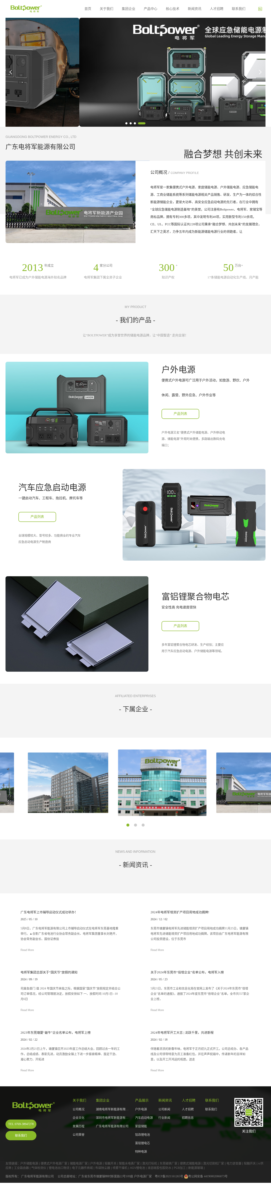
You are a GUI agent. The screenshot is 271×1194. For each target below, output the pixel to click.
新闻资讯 (194, 9)
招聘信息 (188, 1117)
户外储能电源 (29, 1163)
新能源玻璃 (195, 1167)
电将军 (31, 1176)
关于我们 (106, 9)
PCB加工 (180, 1167)
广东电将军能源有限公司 (112, 1126)
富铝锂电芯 (142, 1143)
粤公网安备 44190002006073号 (208, 1176)
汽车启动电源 (144, 1117)
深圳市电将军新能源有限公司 (113, 1117)
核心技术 (172, 9)
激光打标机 (149, 1163)
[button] (126, 123)
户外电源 (141, 1109)
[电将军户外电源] (136, 72)
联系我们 (238, 9)
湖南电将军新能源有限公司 (113, 1109)
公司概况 (78, 1109)
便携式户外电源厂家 (54, 1163)
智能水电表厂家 (129, 1163)
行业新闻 (164, 1117)
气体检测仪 (38, 1167)
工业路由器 (21, 1167)
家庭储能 (141, 1126)
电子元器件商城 (82, 1167)
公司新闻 (164, 1109)
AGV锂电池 (137, 1167)
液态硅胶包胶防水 (159, 1167)
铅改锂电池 (142, 1134)
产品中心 (150, 9)
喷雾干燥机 (120, 1167)
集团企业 (128, 9)
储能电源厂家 (79, 1163)
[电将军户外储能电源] (35, 1107)
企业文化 (78, 1117)
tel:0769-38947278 (21, 1124)
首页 (87, 9)
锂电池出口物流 (59, 1167)
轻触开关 (110, 1163)
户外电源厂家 (143, 1176)
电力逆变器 (234, 1163)
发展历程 (78, 1126)
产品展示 (142, 1100)
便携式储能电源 (190, 1163)
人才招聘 (216, 9)
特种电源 (141, 1151)
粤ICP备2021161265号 (169, 1176)
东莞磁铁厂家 (168, 1163)
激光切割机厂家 (213, 1163)
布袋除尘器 (102, 1167)
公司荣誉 (78, 1134)
